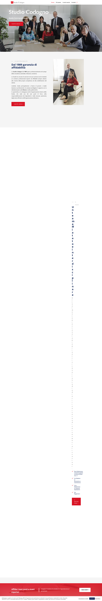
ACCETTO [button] (92, 598)
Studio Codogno (29, 12)
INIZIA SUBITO (84, 590)
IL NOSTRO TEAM (76, 501)
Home (52, 2)
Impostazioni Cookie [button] (83, 598)
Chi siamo (58, 2)
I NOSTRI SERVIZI (15, 24)
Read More (97, 598)
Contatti (73, 2)
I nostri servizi (66, 2)
